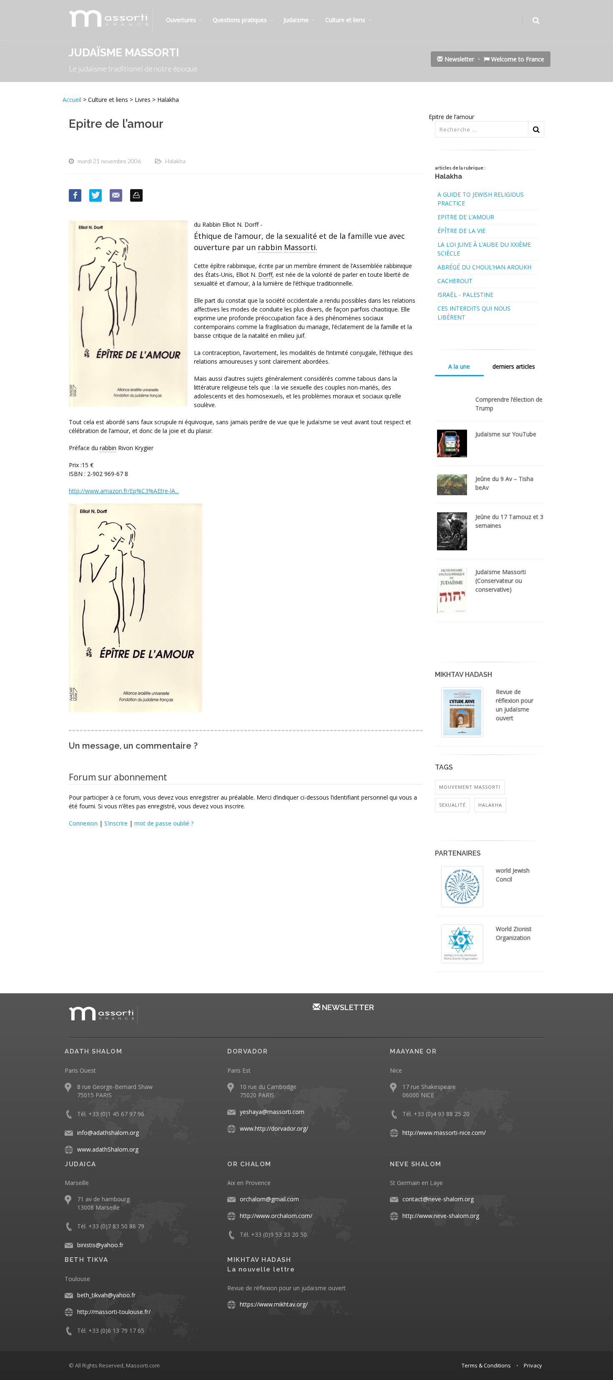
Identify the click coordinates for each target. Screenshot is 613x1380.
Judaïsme (296, 20)
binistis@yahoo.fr (100, 1245)
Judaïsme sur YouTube (505, 434)
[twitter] (95, 195)
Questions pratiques (240, 20)
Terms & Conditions (486, 1365)
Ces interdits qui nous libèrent (473, 312)
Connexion (83, 823)
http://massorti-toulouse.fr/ (114, 1312)
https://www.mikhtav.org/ (274, 1304)
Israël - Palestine (465, 295)
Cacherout (454, 281)
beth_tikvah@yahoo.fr (106, 1295)
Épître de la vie (461, 231)
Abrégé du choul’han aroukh (484, 267)
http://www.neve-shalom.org (440, 1216)
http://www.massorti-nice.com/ (444, 1133)
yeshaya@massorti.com (272, 1112)
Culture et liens (345, 20)
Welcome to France (517, 59)
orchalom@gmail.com (269, 1199)
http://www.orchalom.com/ (276, 1216)
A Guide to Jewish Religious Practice (480, 198)
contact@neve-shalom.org (438, 1199)
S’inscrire (116, 823)
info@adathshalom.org (108, 1133)
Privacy (533, 1365)
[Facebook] (75, 195)
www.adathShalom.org (107, 1149)
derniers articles (513, 366)
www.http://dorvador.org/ (274, 1128)
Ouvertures (181, 20)
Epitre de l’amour (465, 217)
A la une (459, 366)
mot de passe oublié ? (163, 823)
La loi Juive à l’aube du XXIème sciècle (484, 249)
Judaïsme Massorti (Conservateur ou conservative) (500, 580)
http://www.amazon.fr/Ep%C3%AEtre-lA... (124, 491)
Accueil (73, 100)
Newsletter (458, 59)
